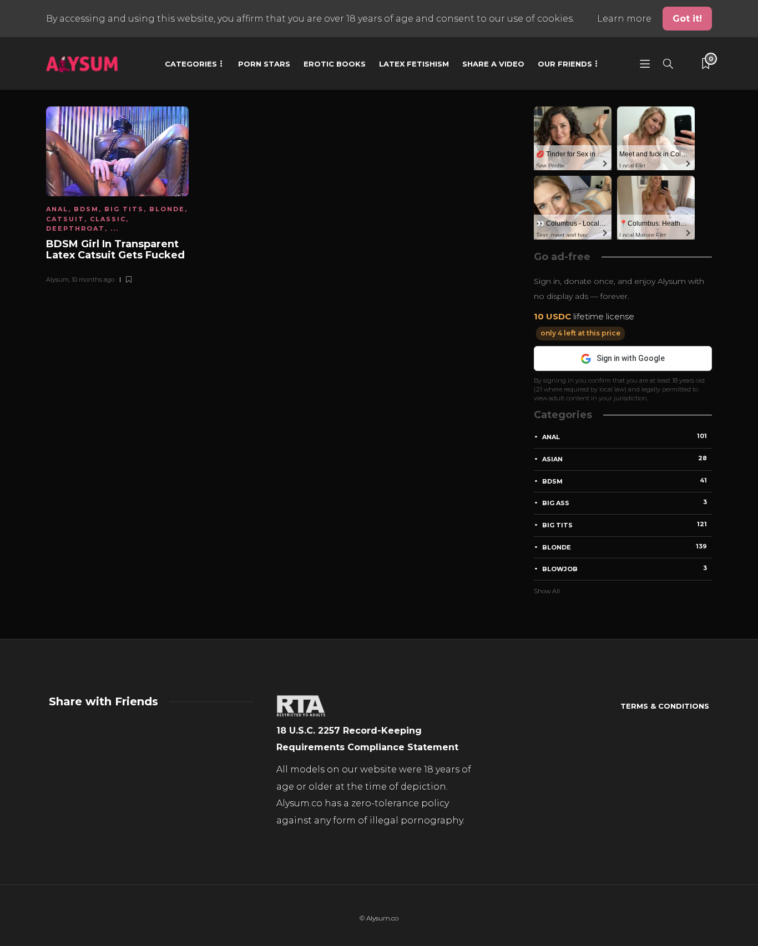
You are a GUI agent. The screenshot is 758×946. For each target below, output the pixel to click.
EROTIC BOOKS (335, 63)
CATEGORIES (191, 63)
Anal (57, 209)
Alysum (57, 279)
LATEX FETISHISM (414, 63)
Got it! (687, 18)
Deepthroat (75, 228)
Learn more (625, 18)
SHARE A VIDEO (493, 63)
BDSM (86, 209)
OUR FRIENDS (565, 63)
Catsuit (65, 219)
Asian (624, 458)
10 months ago (93, 279)
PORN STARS (264, 63)
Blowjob (624, 568)
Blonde (167, 209)
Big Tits (124, 209)
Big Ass (624, 502)
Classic (108, 219)
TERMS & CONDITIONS (664, 705)
